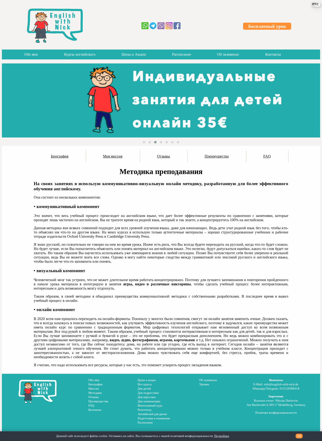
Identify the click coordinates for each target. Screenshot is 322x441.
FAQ (91, 405)
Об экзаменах (228, 54)
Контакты (273, 54)
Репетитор (145, 410)
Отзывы (93, 397)
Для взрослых (147, 397)
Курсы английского (79, 54)
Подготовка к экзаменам (154, 418)
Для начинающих (149, 401)
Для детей (144, 388)
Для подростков (148, 393)
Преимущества (98, 401)
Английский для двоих (152, 414)
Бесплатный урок (267, 26)
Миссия (93, 388)
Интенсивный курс (150, 405)
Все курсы (145, 384)
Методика (95, 393)
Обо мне (31, 54)
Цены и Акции (134, 54)
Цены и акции (147, 380)
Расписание (181, 54)
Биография (95, 384)
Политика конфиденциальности (276, 412)
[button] (144, 142)
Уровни (204, 384)
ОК (299, 436)
